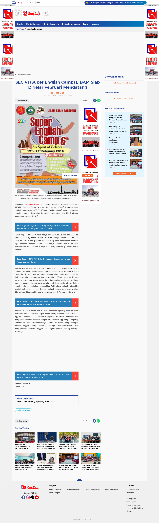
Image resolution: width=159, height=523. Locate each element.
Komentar (23, 101)
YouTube (38, 500)
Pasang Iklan (131, 499)
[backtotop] (79, 481)
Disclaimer (130, 493)
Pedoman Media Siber (134, 508)
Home (19, 3)
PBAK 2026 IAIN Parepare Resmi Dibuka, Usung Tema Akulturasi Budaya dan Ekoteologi (118, 117)
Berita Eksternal (33, 24)
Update (88, 175)
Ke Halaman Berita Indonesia (124, 83)
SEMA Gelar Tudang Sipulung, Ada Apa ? (36, 401)
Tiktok (33, 500)
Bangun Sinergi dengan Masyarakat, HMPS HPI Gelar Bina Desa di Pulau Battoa (116, 3)
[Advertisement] (99, 13)
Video (21, 29)
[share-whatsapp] (99, 100)
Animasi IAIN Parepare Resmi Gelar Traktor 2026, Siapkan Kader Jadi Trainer (118, 162)
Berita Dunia (112, 92)
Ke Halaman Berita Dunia (124, 99)
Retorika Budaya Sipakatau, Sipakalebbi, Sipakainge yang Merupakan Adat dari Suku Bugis (117, 140)
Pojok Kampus (35, 29)
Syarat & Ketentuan (133, 505)
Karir (128, 496)
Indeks (20, 24)
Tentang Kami (131, 502)
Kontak (129, 511)
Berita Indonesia (51, 24)
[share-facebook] (95, 100)
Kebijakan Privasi (132, 489)
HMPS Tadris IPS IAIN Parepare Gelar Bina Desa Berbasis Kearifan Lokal (118, 151)
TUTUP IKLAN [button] (7, 5)
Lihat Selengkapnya (124, 173)
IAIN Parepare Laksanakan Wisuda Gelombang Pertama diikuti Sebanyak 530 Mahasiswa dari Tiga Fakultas (117, 129)
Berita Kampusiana (71, 24)
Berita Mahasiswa (91, 24)
